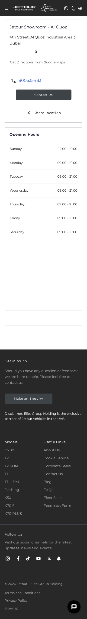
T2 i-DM (11, 466)
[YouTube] (38, 559)
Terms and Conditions (22, 593)
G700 (9, 450)
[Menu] (6, 8)
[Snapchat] (59, 559)
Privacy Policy (16, 600)
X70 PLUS (13, 513)
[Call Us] (73, 8)
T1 (6, 474)
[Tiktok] (28, 559)
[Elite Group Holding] (48, 8)
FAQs (48, 490)
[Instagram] (8, 559)
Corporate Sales (57, 466)
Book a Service (56, 458)
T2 (7, 458)
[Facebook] (18, 559)
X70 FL (11, 505)
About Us (52, 450)
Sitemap (11, 608)
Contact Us (53, 474)
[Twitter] (49, 559)
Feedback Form (57, 505)
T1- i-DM (12, 482)
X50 (8, 497)
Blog (48, 482)
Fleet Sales (53, 497)
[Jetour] (24, 8)
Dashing (12, 490)
